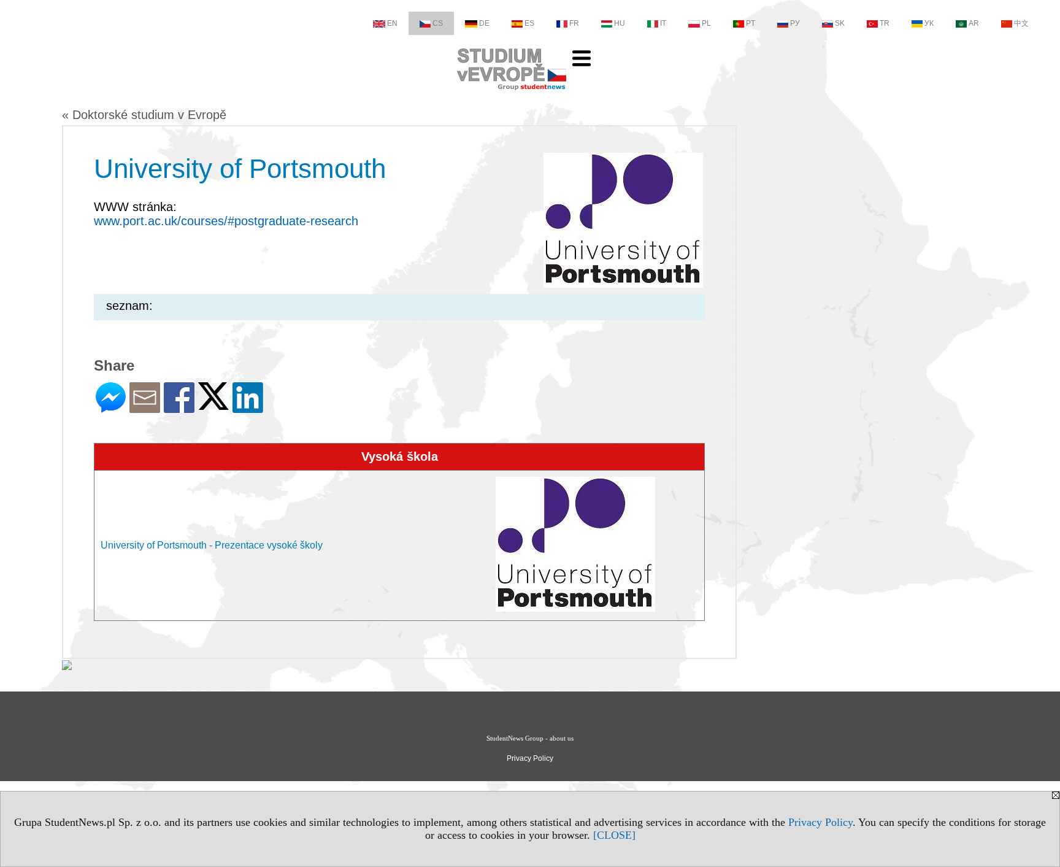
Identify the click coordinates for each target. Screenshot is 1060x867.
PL (706, 23)
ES (529, 23)
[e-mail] (144, 407)
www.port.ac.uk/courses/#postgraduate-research (226, 221)
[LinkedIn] (247, 407)
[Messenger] (111, 407)
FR (574, 23)
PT (750, 23)
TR (884, 23)
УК (929, 23)
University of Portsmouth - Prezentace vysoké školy (212, 545)
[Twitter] (213, 404)
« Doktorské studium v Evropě (144, 114)
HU (619, 23)
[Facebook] (179, 407)
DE (484, 23)
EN (392, 23)
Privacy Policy (820, 822)
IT (663, 23)
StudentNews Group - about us (530, 738)
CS (437, 23)
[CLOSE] (614, 835)
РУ (795, 23)
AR (974, 23)
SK (840, 23)
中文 (1021, 23)
